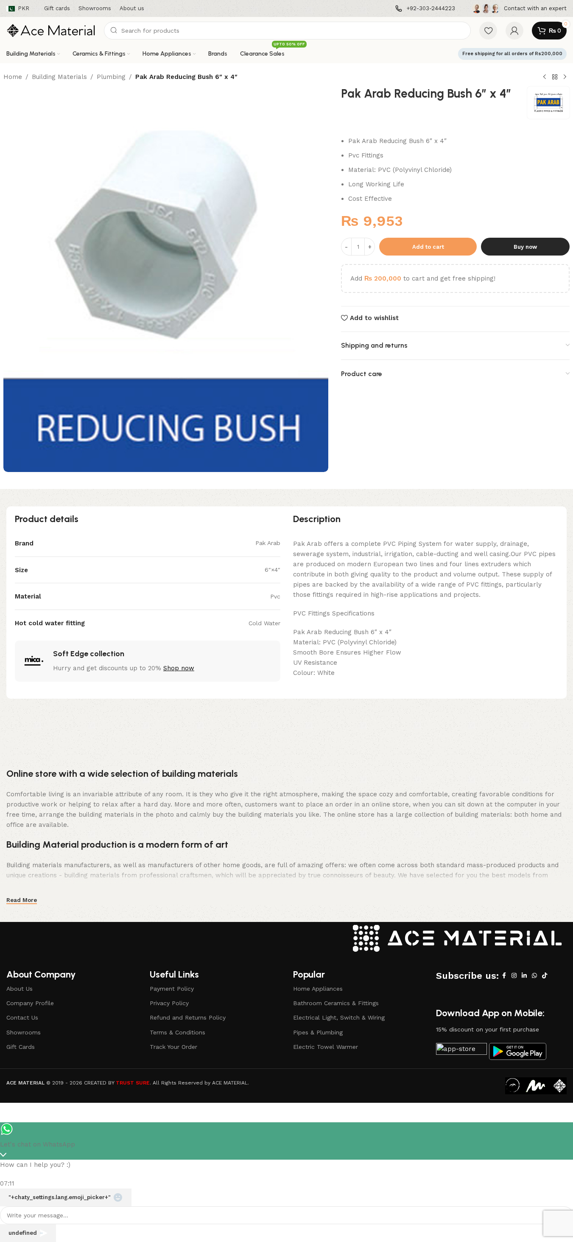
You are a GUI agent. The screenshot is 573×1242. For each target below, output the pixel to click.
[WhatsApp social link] (534, 975)
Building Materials (59, 77)
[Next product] (565, 77)
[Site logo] (50, 30)
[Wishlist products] (488, 30)
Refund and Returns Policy (188, 1017)
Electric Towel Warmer (325, 1046)
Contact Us (22, 1017)
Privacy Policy (169, 1003)
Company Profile (30, 1003)
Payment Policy (172, 988)
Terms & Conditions (177, 1032)
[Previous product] (544, 77)
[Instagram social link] (514, 975)
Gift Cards (20, 1046)
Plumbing (111, 77)
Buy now (525, 247)
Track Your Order (173, 1046)
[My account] (514, 30)
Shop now (178, 668)
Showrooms (23, 1032)
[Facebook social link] (504, 975)
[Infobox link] (425, 8)
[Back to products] (555, 77)
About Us (19, 988)
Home (12, 77)
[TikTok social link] (544, 975)
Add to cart (428, 247)
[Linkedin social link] (524, 975)
